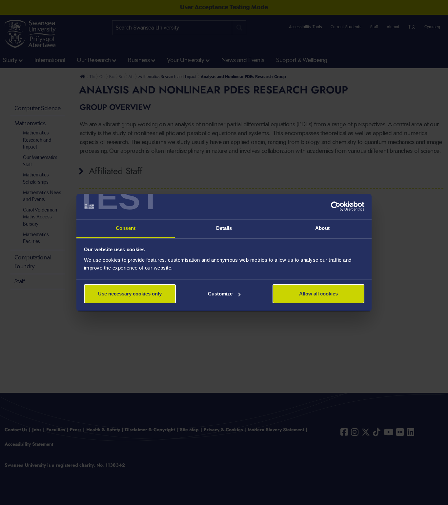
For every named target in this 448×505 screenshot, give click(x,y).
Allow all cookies (318, 293)
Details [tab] (224, 228)
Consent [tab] (125, 228)
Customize (220, 293)
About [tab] (322, 228)
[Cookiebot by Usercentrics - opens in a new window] (335, 207)
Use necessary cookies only (130, 293)
